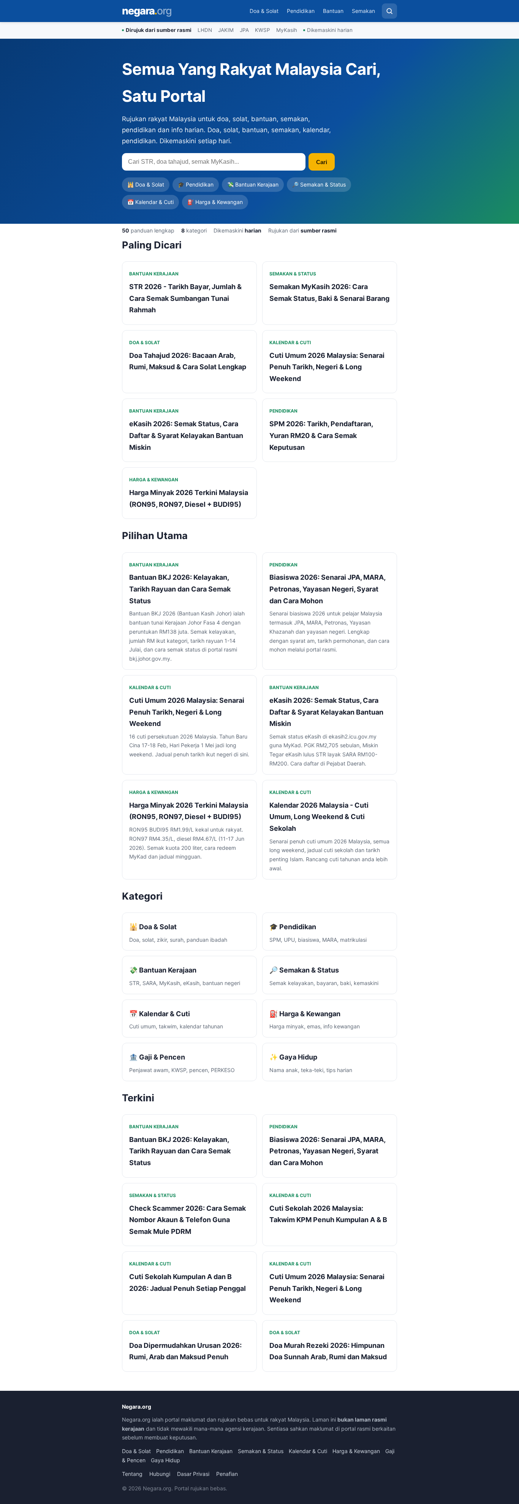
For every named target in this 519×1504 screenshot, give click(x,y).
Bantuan (333, 11)
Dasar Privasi (193, 1474)
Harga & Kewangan (356, 1451)
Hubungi (159, 1474)
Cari (321, 162)
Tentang (132, 1474)
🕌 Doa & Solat (145, 184)
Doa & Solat (264, 11)
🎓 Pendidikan (196, 184)
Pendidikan (301, 11)
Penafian (227, 1474)
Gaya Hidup (165, 1460)
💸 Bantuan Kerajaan (252, 184)
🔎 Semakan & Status (319, 184)
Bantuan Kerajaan (211, 1451)
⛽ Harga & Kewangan (215, 202)
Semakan (363, 11)
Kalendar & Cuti (308, 1451)
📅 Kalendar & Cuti (150, 202)
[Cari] (389, 11)
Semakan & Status (260, 1451)
